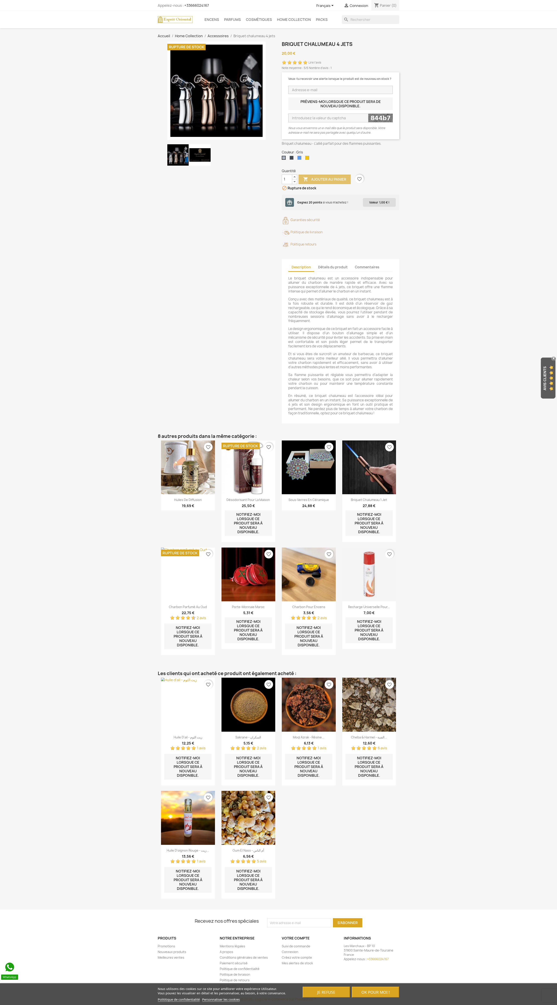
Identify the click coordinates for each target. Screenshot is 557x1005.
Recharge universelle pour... (369, 607)
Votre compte (296, 938)
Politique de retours (235, 980)
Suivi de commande (296, 946)
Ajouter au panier (324, 179)
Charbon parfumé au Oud (188, 607)
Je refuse (326, 992)
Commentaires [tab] (367, 267)
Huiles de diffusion (188, 500)
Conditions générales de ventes (244, 957)
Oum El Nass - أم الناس (248, 850)
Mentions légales (232, 946)
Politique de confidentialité (240, 969)
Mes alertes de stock (297, 963)
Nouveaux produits (172, 952)
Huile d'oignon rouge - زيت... (188, 850)
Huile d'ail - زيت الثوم (188, 737)
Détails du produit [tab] (333, 267)
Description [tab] (301, 267)
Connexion (290, 952)
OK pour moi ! (375, 992)
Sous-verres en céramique (309, 500)
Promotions (166, 946)
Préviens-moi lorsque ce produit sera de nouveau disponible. (340, 103)
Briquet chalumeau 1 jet (369, 500)
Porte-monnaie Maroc (248, 607)
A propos (226, 952)
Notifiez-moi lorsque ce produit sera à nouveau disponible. (248, 523)
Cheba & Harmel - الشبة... (369, 737)
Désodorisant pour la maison (248, 500)
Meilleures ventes (171, 957)
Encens (212, 19)
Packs (322, 19)
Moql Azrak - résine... (308, 737)
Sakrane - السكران (248, 737)
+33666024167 (196, 5)
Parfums (232, 19)
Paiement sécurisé (234, 963)
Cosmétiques (259, 19)
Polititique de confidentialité (179, 999)
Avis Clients (545, 378)
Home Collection (294, 19)
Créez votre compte (297, 957)
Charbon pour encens (308, 607)
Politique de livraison (235, 974)
